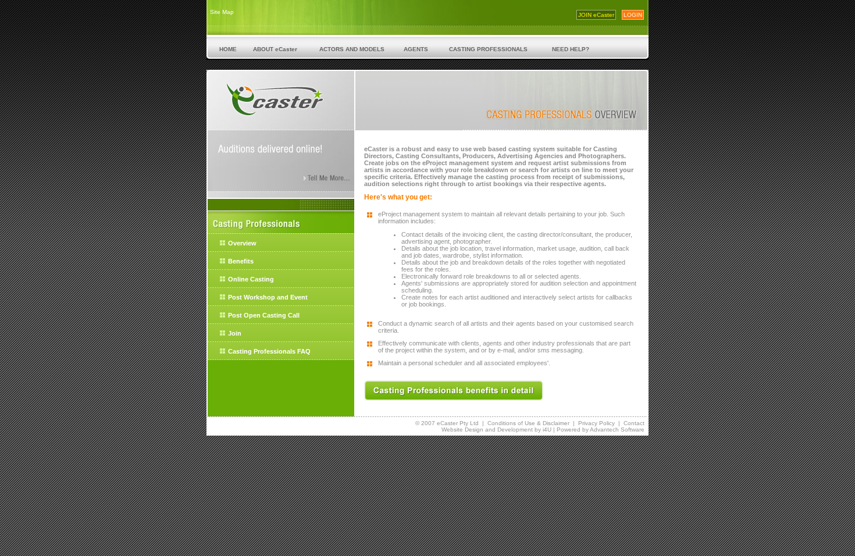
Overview (242, 243)
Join (234, 333)
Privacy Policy (596, 423)
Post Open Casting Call (264, 315)
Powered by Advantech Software (600, 429)
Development (515, 429)
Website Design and (469, 429)
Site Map (222, 12)
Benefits (241, 261)
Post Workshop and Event (268, 297)
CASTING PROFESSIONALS (488, 49)
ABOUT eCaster (275, 49)
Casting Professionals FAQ (269, 351)
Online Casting (251, 279)
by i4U (542, 429)
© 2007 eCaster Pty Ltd (447, 423)
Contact (634, 423)
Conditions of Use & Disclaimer (528, 423)
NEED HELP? (570, 49)
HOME (228, 49)
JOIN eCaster (596, 15)
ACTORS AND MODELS (352, 49)
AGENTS (416, 49)
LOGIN (633, 15)
